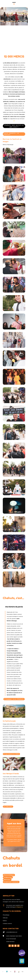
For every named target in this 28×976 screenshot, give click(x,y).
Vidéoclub (8, 877)
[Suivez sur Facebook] (10, 946)
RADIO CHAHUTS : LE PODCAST (11, 134)
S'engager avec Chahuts (14, 699)
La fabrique (8, 806)
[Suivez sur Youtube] (15, 946)
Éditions (7, 879)
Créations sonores (11, 882)
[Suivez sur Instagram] (12, 946)
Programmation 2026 (11, 754)
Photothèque (9, 875)
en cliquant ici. (19, 907)
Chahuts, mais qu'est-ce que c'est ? (14, 126)
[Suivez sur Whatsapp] (18, 946)
